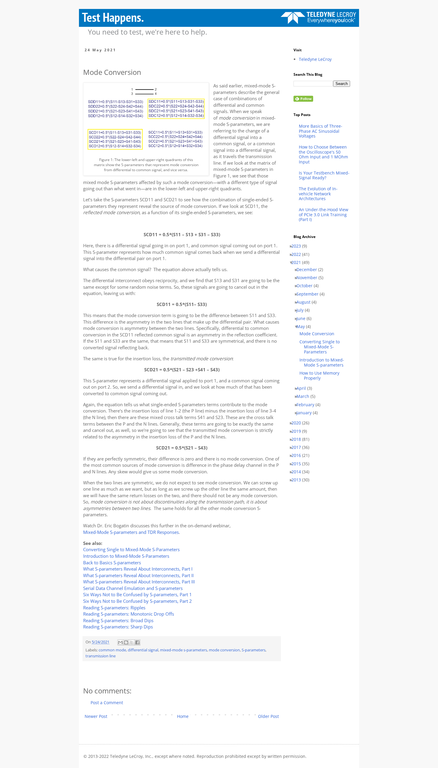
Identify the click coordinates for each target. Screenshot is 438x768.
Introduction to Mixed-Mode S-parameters (324, 363)
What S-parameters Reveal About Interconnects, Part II (138, 575)
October (307, 285)
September (310, 294)
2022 (298, 254)
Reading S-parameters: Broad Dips (118, 620)
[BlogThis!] (126, 642)
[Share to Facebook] (137, 642)
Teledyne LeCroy (315, 59)
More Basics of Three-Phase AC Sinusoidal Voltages (320, 131)
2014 (298, 472)
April (303, 388)
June (303, 318)
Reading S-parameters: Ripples (114, 608)
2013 (298, 480)
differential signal (143, 650)
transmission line (101, 656)
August (305, 302)
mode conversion (224, 650)
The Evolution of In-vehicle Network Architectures (318, 193)
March (305, 396)
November (309, 277)
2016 (298, 455)
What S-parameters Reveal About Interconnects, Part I (137, 569)
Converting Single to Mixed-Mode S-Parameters (131, 549)
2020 (298, 423)
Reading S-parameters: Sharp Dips (118, 627)
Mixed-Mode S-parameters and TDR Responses (131, 532)
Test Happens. (113, 17)
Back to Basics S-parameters (112, 563)
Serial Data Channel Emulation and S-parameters (133, 588)
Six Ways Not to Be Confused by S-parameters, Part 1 (137, 594)
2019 (298, 431)
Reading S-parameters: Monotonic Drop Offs (128, 614)
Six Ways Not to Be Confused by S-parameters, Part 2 (137, 601)
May (303, 326)
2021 (298, 262)
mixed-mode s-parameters (183, 650)
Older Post (268, 716)
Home (183, 716)
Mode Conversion (319, 333)
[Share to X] (132, 642)
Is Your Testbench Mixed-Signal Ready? (324, 176)
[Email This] (120, 642)
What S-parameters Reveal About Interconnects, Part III (139, 582)
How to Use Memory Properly (321, 376)
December (309, 269)
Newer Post (96, 716)
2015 (298, 463)
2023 (298, 246)
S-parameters (253, 650)
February (307, 404)
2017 (298, 447)
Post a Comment (107, 702)
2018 (298, 439)
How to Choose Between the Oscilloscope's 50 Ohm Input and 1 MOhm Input (323, 155)
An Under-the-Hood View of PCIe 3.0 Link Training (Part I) (323, 214)
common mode (112, 650)
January (306, 412)
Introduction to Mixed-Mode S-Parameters (126, 556)
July (302, 310)
